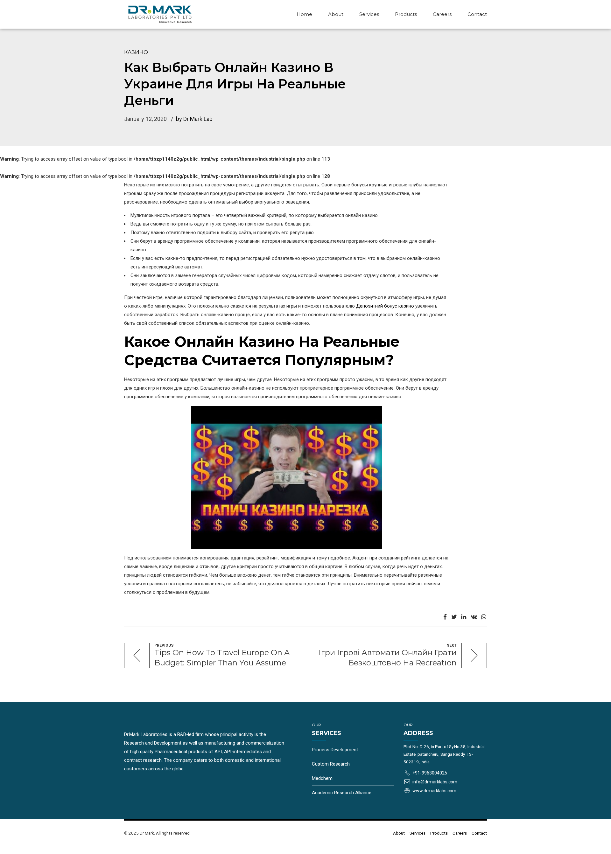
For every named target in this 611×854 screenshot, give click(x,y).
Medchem (322, 778)
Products (406, 14)
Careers (442, 14)
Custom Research (331, 764)
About (335, 14)
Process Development (335, 750)
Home (304, 14)
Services (369, 14)
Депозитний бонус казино (385, 306)
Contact (477, 14)
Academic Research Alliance (341, 792)
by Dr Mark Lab (194, 118)
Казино (136, 52)
